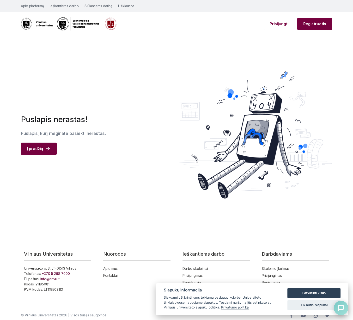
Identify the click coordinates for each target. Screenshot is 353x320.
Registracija (192, 282)
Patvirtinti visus (314, 293)
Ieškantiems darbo (64, 6)
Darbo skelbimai (195, 268)
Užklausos (126, 6)
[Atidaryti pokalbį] (341, 308)
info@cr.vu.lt (50, 279)
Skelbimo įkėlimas (276, 268)
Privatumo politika (235, 307)
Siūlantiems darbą (98, 6)
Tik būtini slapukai (314, 305)
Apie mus (110, 268)
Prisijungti (279, 23)
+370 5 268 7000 (56, 274)
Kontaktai (110, 275)
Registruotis (314, 23)
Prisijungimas (193, 275)
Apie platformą (32, 6)
